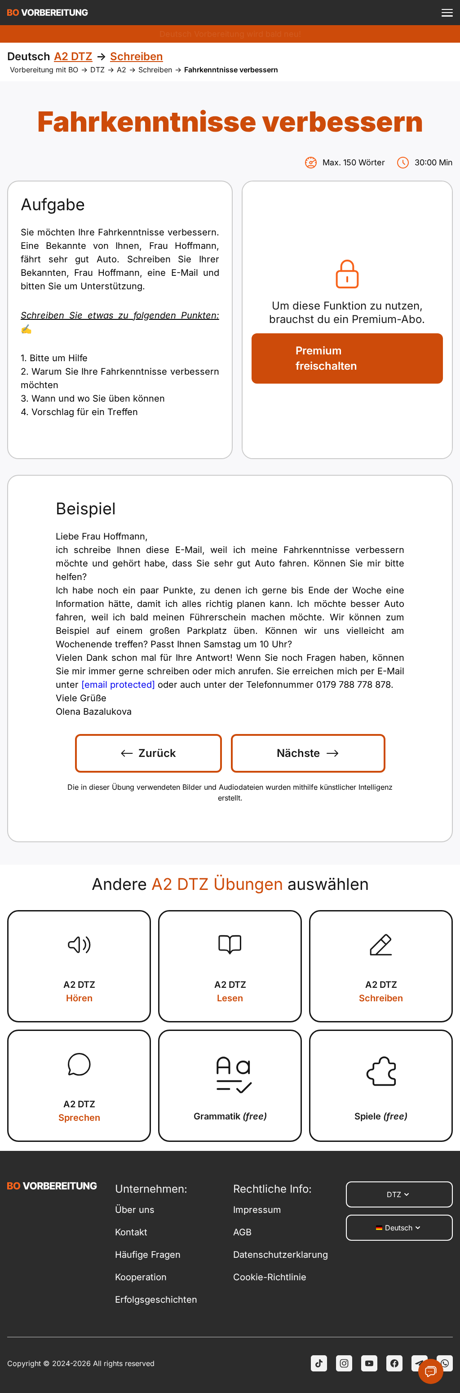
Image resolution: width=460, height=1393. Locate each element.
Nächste (298, 753)
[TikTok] (319, 1363)
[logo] (47, 12)
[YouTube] (369, 1363)
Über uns (135, 1209)
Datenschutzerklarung (280, 1254)
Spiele (380, 1116)
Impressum (257, 1209)
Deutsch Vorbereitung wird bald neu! (230, 34)
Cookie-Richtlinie (269, 1277)
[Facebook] (394, 1363)
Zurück (157, 753)
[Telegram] (419, 1363)
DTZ (97, 69)
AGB (242, 1232)
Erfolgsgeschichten (156, 1299)
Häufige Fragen (148, 1254)
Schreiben (155, 69)
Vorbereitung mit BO (44, 69)
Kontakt (131, 1232)
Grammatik (230, 1116)
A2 (121, 69)
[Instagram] (344, 1363)
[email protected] (118, 684)
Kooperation (141, 1277)
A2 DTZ (79, 991)
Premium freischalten (326, 358)
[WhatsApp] (445, 1363)
